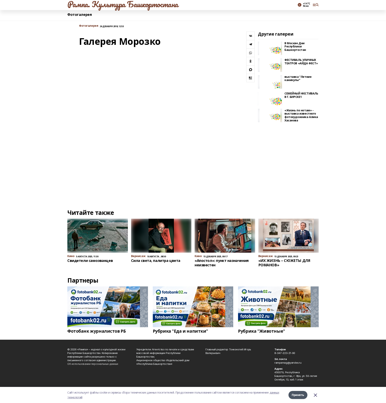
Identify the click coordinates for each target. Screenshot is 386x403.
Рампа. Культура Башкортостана (122, 4)
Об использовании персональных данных (92, 363)
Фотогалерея (79, 14)
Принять (298, 395)
